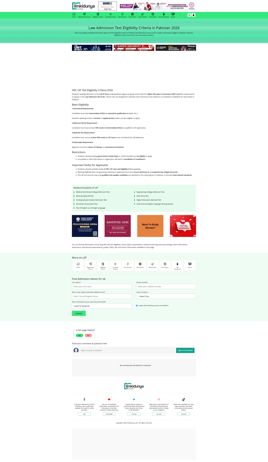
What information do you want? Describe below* (89, 302)
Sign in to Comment (185, 350)
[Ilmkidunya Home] (83, 6)
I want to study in (142, 292)
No (88, 335)
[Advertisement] (134, 67)
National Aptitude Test (85, 196)
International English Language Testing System (155, 204)
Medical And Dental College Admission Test (93, 192)
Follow (134, 414)
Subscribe (109, 414)
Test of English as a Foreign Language (90, 208)
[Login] (193, 15)
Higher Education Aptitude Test (149, 200)
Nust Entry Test (143, 196)
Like (84, 414)
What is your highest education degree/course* (88, 292)
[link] (107, 6)
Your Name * (76, 282)
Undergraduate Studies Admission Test (91, 200)
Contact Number (142, 282)
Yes (79, 335)
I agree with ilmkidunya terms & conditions (153, 305)
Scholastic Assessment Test (87, 204)
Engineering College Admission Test (150, 192)
